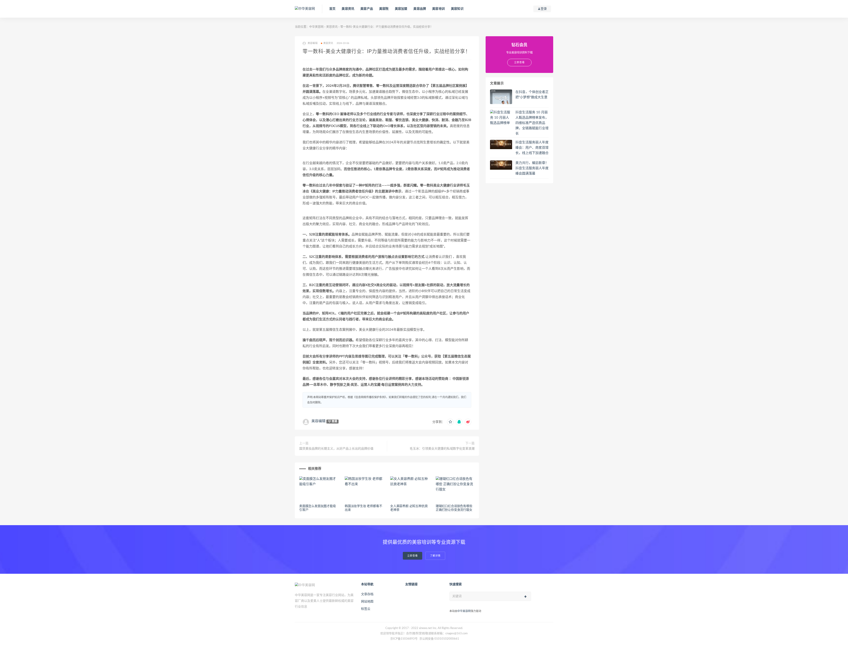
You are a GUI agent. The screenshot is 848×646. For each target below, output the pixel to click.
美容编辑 (318, 421)
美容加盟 (401, 8)
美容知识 (457, 8)
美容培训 (438, 8)
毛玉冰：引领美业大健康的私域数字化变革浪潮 (442, 448)
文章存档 (367, 594)
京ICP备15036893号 (404, 638)
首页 (332, 8)
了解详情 (435, 556)
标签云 (365, 608)
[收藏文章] (450, 422)
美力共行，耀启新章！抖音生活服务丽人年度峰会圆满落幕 (532, 168)
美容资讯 (348, 8)
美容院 (384, 8)
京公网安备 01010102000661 (439, 638)
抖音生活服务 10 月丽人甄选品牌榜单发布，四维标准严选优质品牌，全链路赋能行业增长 (532, 123)
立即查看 (412, 556)
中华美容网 (316, 26)
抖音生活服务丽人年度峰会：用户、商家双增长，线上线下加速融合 (532, 148)
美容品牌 (419, 8)
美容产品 (366, 8)
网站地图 (367, 601)
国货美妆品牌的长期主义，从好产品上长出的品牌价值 (336, 448)
